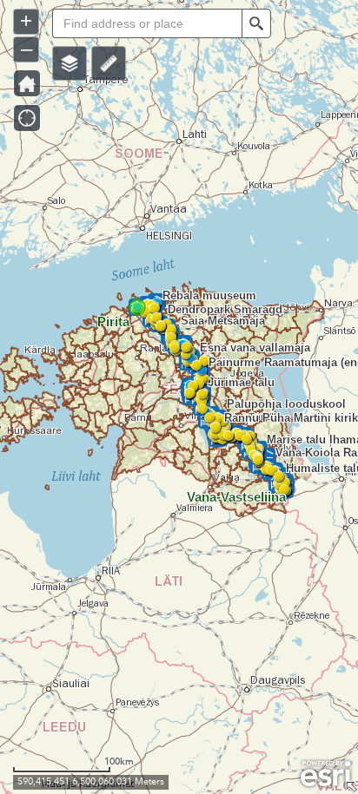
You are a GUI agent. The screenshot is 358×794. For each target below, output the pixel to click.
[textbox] (147, 23)
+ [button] (26, 20)
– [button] (26, 48)
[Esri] (325, 774)
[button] (69, 63)
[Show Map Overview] (351, 787)
